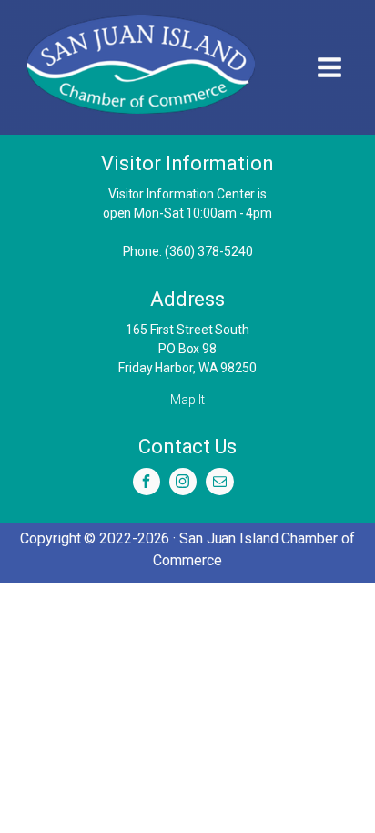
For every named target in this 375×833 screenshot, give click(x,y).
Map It (187, 399)
